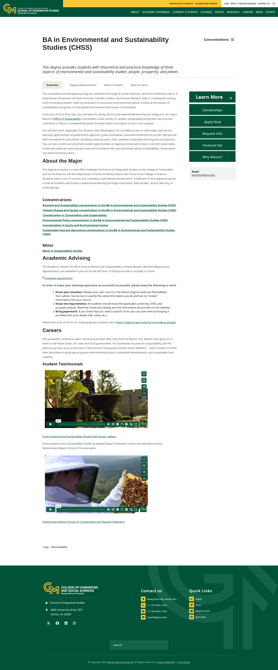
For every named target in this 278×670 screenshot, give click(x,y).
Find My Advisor (247, 3)
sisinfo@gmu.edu (157, 617)
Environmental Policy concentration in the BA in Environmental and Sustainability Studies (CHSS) (105, 220)
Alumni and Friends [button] (206, 3)
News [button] (259, 12)
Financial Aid (212, 145)
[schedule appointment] (110, 278)
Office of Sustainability (67, 119)
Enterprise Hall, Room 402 (162, 599)
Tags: (45, 547)
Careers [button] (247, 12)
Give (226, 3)
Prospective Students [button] (181, 3)
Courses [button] (206, 12)
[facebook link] (57, 623)
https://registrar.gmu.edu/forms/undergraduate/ (146, 322)
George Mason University (120, 662)
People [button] (219, 12)
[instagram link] (74, 623)
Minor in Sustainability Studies (62, 251)
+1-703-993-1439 (157, 611)
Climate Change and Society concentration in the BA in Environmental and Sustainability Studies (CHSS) (109, 210)
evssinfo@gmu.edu (203, 175)
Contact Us (264, 3)
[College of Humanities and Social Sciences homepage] (74, 586)
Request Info (212, 133)
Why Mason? (212, 157)
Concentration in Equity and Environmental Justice (75, 225)
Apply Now (212, 121)
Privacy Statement (165, 662)
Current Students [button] (185, 12)
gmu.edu (200, 616)
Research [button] (233, 12)
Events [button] (270, 12)
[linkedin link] (66, 623)
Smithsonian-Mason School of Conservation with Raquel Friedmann (83, 522)
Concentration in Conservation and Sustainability (75, 215)
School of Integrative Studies (67, 602)
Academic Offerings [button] (156, 12)
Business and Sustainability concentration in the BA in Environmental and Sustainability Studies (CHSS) (109, 205)
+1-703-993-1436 (157, 605)
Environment (59, 547)
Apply (234, 3)
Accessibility (183, 662)
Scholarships (212, 110)
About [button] (135, 12)
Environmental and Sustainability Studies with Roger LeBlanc (79, 436)
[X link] (48, 623)
